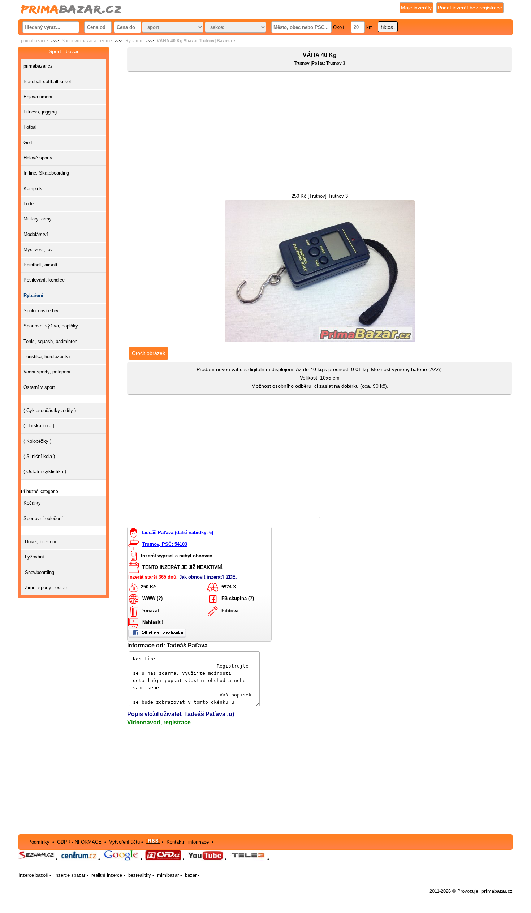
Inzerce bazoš (33, 875)
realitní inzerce (106, 875)
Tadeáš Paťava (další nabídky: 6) (177, 533)
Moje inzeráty (416, 7)
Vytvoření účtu (124, 842)
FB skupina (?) (237, 598)
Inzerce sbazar (69, 875)
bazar (191, 875)
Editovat (230, 611)
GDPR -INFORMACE (80, 842)
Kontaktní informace (188, 842)
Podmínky (38, 842)
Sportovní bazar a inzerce (87, 40)
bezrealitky (139, 875)
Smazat (150, 611)
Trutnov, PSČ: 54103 (164, 544)
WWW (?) (152, 598)
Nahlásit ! (152, 622)
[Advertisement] (320, 126)
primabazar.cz (34, 40)
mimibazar (168, 875)
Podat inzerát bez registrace (470, 7)
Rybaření (134, 40)
